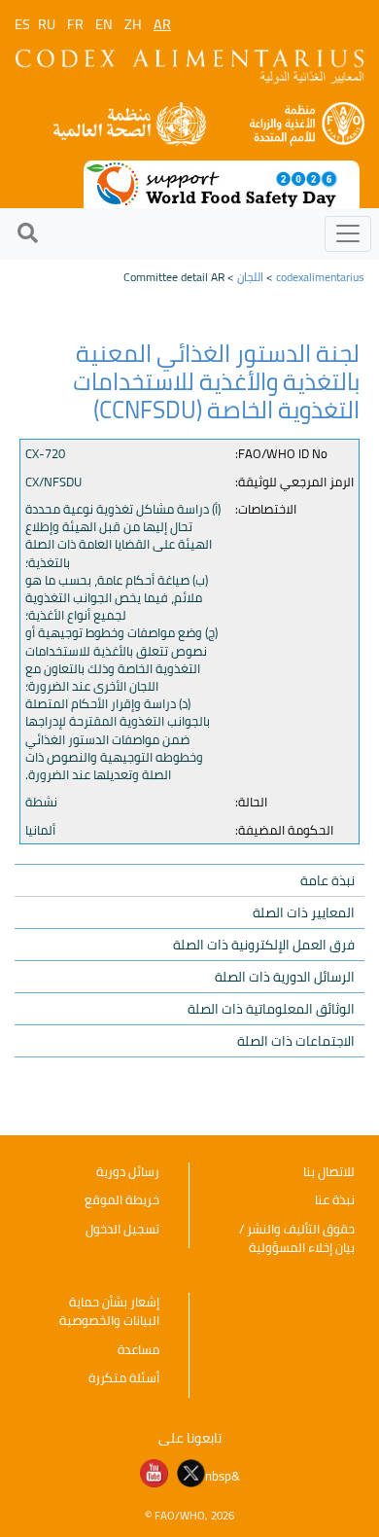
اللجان (250, 277)
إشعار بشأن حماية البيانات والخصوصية (109, 1311)
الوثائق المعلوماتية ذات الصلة (271, 1008)
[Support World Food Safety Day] (222, 183)
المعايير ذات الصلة (304, 912)
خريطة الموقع (122, 1199)
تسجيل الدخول (122, 1228)
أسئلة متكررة (123, 1377)
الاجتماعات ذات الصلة (296, 1041)
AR (162, 24)
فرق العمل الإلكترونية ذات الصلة (264, 944)
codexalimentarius (320, 277)
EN (104, 24)
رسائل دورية (127, 1171)
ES (22, 24)
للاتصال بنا (329, 1171)
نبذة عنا (335, 1199)
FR (75, 24)
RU (46, 24)
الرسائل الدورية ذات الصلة (285, 976)
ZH (133, 24)
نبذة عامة (327, 880)
